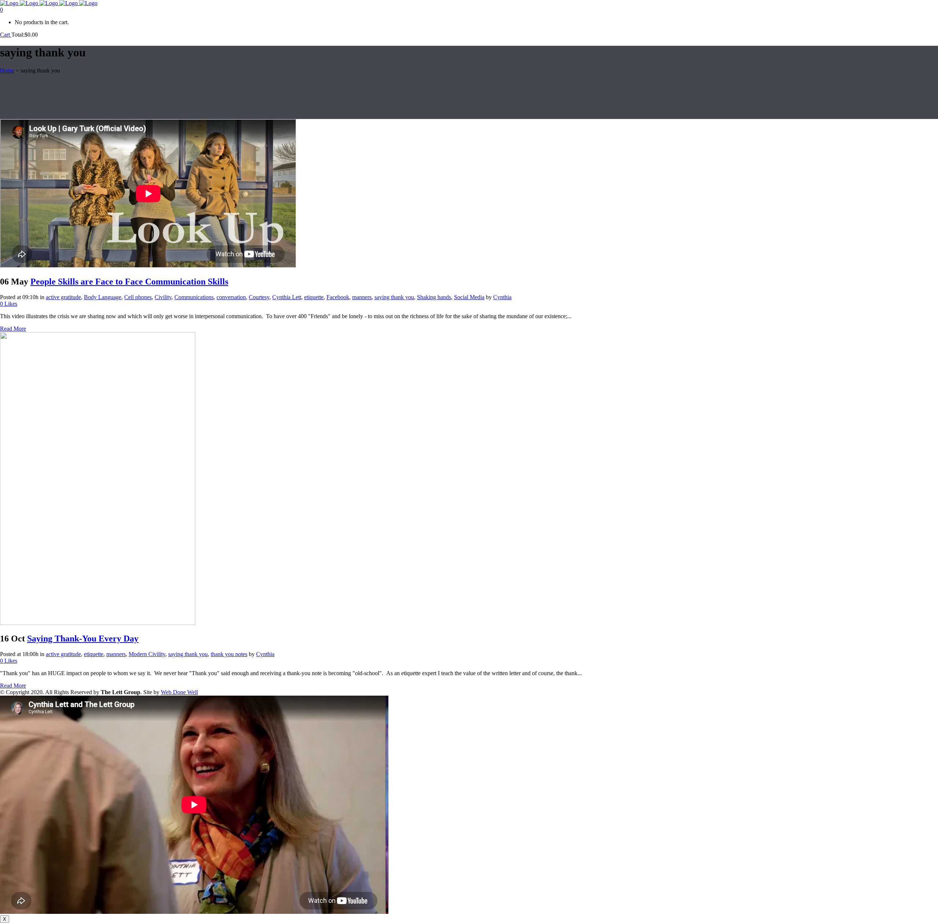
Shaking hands (434, 297)
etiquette (314, 297)
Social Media (469, 297)
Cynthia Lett (286, 297)
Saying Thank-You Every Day (83, 638)
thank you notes (229, 654)
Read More (13, 328)
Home (7, 70)
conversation (231, 297)
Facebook (337, 297)
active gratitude (63, 297)
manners (362, 297)
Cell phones (138, 297)
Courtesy (259, 297)
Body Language (102, 297)
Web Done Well (179, 692)
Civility (163, 297)
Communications (194, 297)
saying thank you (394, 297)
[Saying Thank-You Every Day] (97, 623)
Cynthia (502, 297)
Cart (5, 34)
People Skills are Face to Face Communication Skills (129, 281)
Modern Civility (147, 654)
